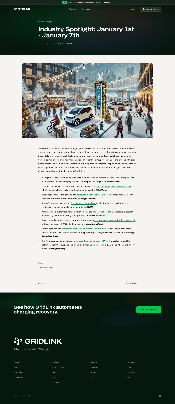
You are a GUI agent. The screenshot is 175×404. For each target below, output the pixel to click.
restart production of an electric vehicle (81, 228)
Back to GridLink (149, 310)
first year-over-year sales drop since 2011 (115, 220)
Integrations (18, 377)
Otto (15, 367)
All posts (41, 283)
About (129, 367)
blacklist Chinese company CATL (91, 241)
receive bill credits (102, 211)
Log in (133, 9)
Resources (86, 9)
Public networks (58, 367)
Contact (130, 372)
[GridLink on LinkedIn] (160, 396)
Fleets (54, 372)
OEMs (54, 377)
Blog (91, 377)
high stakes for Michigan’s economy (113, 186)
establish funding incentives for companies (110, 177)
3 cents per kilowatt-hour (83, 203)
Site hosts (55, 382)
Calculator (94, 372)
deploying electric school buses (91, 194)
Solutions (72, 9)
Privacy (31, 396)
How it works (18, 372)
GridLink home (131, 283)
